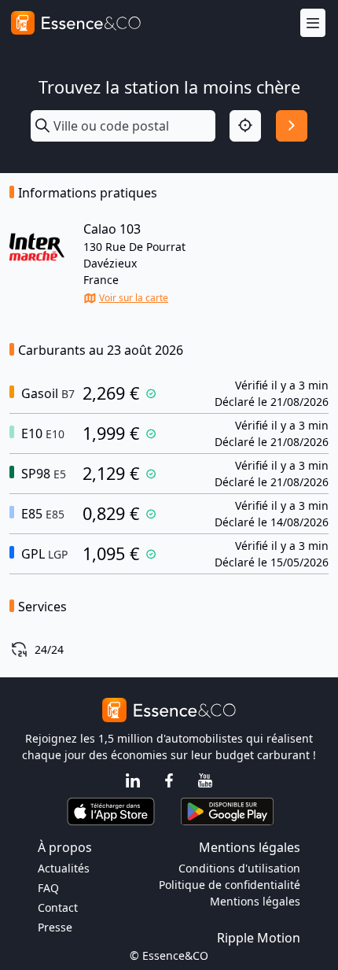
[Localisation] (245, 126)
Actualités (64, 868)
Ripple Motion (258, 937)
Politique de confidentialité (229, 884)
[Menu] (312, 23)
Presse (55, 927)
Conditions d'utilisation (239, 868)
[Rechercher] (291, 126)
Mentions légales (255, 901)
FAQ (48, 887)
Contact (58, 907)
